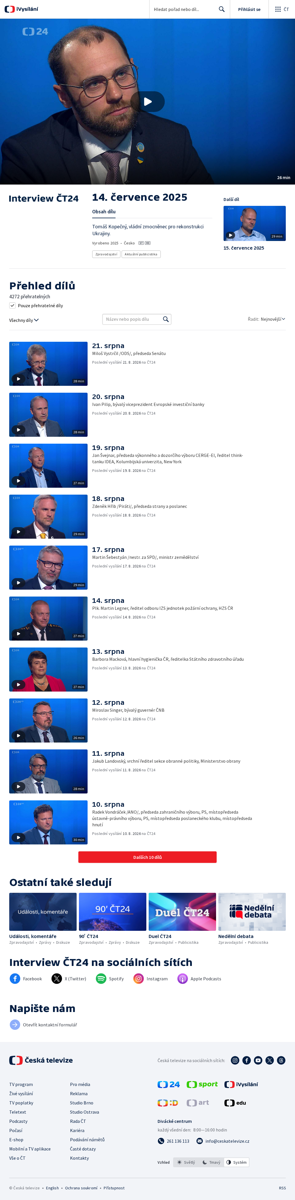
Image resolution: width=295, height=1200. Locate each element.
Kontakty (79, 1158)
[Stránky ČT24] (169, 1086)
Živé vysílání (21, 1093)
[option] (186, 1162)
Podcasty (18, 1121)
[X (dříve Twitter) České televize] (269, 1060)
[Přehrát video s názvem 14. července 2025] (147, 101)
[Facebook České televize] (246, 1060)
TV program (21, 1084)
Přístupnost (114, 1187)
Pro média (80, 1084)
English (52, 1187)
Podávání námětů (87, 1139)
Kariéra (77, 1130)
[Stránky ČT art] (198, 1105)
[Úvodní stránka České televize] (41, 1060)
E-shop (16, 1139)
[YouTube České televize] (258, 1060)
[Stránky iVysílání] (241, 1086)
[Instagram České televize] (235, 1060)
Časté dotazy (83, 1149)
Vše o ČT (17, 1158)
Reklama (79, 1093)
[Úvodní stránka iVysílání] (27, 9)
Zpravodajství (106, 254)
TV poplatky (21, 1103)
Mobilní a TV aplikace (30, 1149)
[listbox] (211, 1162)
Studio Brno (81, 1103)
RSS (282, 1187)
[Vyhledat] (166, 319)
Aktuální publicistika (141, 254)
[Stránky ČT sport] (202, 1086)
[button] (147, 102)
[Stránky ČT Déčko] (168, 1105)
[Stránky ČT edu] (235, 1105)
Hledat (222, 9)
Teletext (17, 1112)
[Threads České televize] (281, 1060)
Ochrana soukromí (81, 1187)
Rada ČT (78, 1121)
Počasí (15, 1130)
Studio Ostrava (84, 1112)
